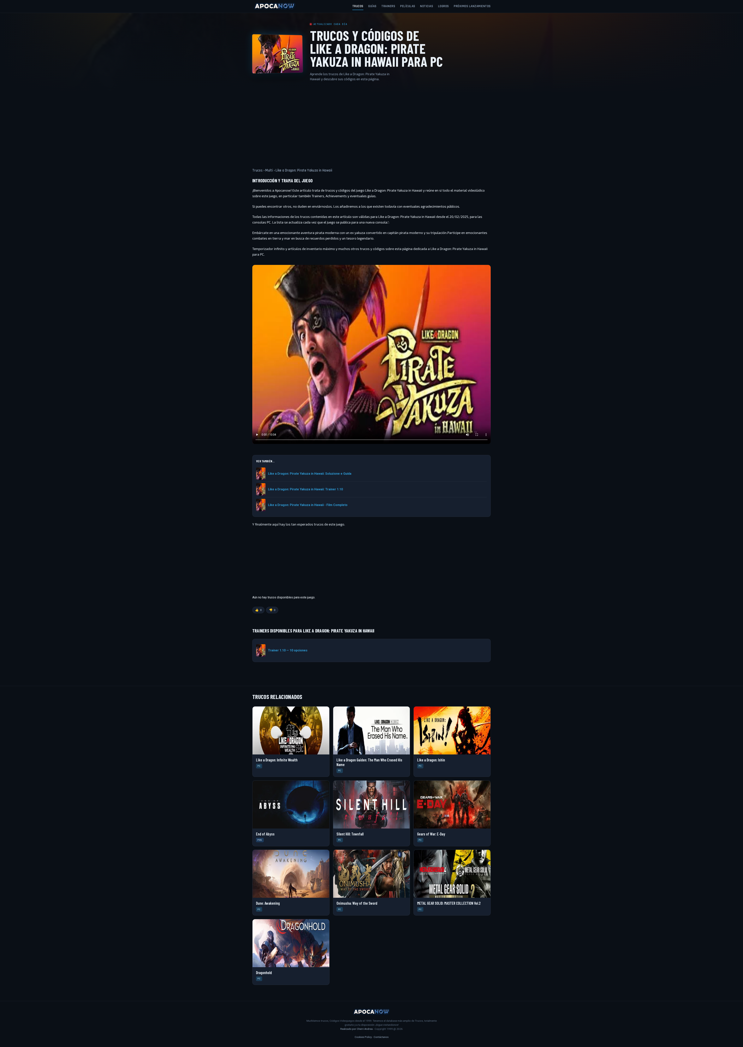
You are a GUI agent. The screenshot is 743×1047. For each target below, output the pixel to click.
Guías (372, 6)
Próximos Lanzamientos (472, 6)
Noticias (426, 6)
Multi (269, 170)
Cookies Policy (363, 1036)
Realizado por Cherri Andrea (356, 1028)
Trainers (388, 6)
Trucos (357, 6)
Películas (407, 6)
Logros (443, 6)
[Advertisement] (371, 122)
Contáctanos (381, 1036)
